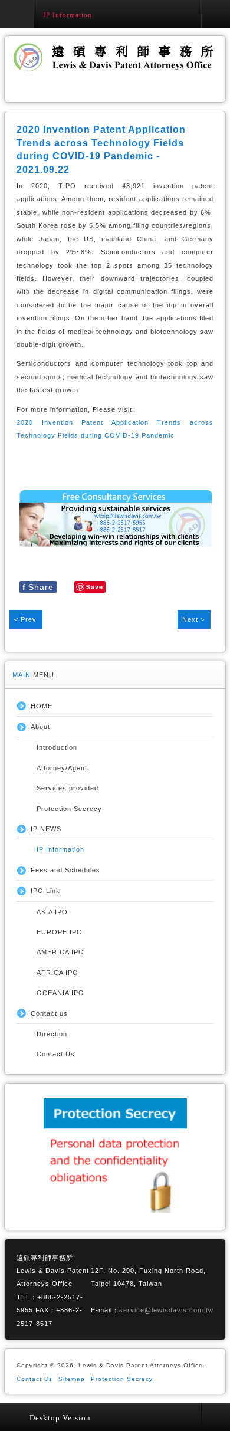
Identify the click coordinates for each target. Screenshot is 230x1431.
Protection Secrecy (69, 808)
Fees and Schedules (65, 870)
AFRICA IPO (57, 972)
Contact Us (56, 1054)
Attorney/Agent (62, 768)
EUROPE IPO (60, 932)
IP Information (60, 849)
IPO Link (45, 890)
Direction (52, 1034)
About (40, 726)
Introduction (57, 747)
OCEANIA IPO (60, 992)
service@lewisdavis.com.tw (166, 1310)
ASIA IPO (52, 911)
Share (38, 587)
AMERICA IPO (60, 952)
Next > (193, 619)
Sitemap (71, 1379)
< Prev (25, 619)
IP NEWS (46, 828)
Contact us (49, 1013)
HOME (41, 706)
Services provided (67, 788)
